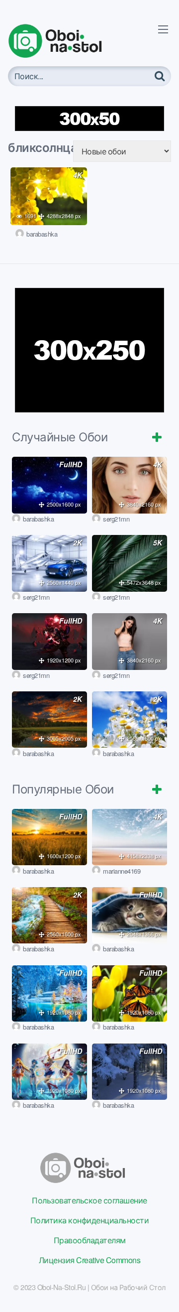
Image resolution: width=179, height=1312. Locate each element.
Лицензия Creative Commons (90, 1260)
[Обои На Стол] (62, 40)
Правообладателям (90, 1240)
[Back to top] (162, 1290)
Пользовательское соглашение (89, 1200)
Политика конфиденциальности (89, 1220)
